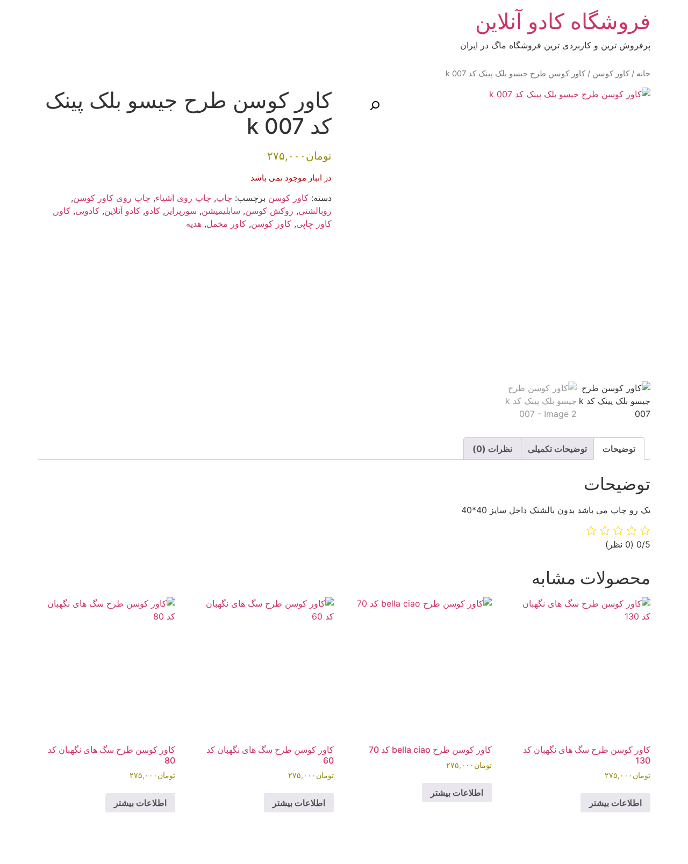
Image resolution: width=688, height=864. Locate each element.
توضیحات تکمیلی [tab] (557, 448)
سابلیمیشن (221, 210)
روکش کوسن (269, 210)
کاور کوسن (610, 73)
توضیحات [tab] (619, 448)
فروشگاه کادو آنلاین (562, 21)
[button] (374, 106)
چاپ (224, 197)
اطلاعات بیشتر (615, 802)
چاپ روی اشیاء (183, 197)
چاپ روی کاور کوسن (111, 197)
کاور (62, 210)
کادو (152, 210)
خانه (643, 73)
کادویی (87, 210)
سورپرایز (181, 210)
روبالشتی (315, 210)
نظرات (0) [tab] (492, 448)
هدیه (194, 223)
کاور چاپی (314, 223)
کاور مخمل (226, 223)
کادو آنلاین (122, 210)
